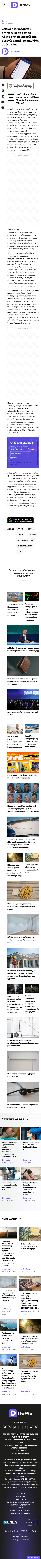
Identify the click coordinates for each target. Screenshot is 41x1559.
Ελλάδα (4, 21)
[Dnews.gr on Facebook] (5, 1427)
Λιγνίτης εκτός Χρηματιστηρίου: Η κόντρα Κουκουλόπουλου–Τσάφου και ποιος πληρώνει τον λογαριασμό (15, 1004)
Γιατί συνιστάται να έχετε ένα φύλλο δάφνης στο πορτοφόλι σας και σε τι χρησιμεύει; (22, 681)
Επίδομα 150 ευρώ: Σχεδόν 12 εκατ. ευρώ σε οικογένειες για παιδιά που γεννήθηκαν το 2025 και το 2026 (9, 1149)
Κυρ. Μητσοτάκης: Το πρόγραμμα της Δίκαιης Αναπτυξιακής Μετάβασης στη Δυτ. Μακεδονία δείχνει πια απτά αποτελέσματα (9, 1378)
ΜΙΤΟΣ (20, 529)
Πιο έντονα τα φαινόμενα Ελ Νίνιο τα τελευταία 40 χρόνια (8, 1338)
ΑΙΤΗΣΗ (20, 534)
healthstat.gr (25, 1269)
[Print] (3, 107)
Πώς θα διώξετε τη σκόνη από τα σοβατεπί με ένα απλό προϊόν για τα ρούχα (21, 939)
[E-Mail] (3, 102)
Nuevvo (26, 1540)
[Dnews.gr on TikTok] (20, 1427)
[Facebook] (3, 85)
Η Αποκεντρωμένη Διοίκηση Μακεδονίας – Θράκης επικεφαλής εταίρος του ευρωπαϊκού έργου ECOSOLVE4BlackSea (30, 1300)
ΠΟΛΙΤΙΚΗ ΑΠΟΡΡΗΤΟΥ (20, 1505)
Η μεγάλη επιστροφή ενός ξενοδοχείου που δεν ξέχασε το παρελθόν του (31, 741)
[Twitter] (3, 90)
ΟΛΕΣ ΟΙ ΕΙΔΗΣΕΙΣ (20, 1422)
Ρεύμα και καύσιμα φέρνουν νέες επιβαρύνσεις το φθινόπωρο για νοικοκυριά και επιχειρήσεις (32, 612)
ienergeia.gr (6, 1269)
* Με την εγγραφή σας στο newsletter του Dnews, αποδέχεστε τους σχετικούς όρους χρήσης (23, 462)
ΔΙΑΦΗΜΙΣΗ (20, 1496)
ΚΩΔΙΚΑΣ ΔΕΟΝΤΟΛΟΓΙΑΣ (20, 1511)
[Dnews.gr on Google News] (26, 1427)
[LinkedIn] (3, 96)
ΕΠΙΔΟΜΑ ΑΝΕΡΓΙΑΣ (25, 540)
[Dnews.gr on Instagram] (15, 1427)
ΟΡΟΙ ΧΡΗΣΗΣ (20, 1499)
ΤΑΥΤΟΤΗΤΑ (20, 1494)
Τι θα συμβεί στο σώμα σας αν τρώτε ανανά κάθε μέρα (29, 1246)
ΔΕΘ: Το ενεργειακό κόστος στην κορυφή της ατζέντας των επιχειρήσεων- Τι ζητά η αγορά (32, 1004)
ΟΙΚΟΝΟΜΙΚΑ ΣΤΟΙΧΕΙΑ (20, 1513)
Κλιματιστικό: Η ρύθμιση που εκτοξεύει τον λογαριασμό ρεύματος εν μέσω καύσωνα (23, 1043)
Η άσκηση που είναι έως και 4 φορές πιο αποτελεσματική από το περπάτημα (14, 870)
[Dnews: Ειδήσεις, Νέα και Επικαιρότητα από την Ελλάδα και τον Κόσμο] (20, 5)
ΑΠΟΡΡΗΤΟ (35, 1557)
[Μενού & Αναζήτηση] (3, 5)
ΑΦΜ (19, 551)
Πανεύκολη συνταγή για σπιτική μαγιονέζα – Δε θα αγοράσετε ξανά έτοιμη (21, 906)
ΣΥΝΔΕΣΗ (32, 534)
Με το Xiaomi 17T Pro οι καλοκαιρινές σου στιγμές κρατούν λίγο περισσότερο (14, 741)
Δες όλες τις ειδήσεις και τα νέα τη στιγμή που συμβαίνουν (23, 573)
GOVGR (31, 529)
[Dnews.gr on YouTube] (31, 1427)
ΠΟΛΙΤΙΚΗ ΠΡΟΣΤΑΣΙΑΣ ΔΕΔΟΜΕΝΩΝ (20, 1502)
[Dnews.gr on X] (10, 1427)
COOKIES (20, 1508)
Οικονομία (6, 1160)
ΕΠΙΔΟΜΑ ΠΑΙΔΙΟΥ (24, 546)
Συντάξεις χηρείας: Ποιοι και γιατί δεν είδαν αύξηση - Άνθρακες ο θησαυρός (15, 609)
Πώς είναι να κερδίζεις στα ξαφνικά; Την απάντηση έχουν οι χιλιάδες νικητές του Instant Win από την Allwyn (23, 808)
